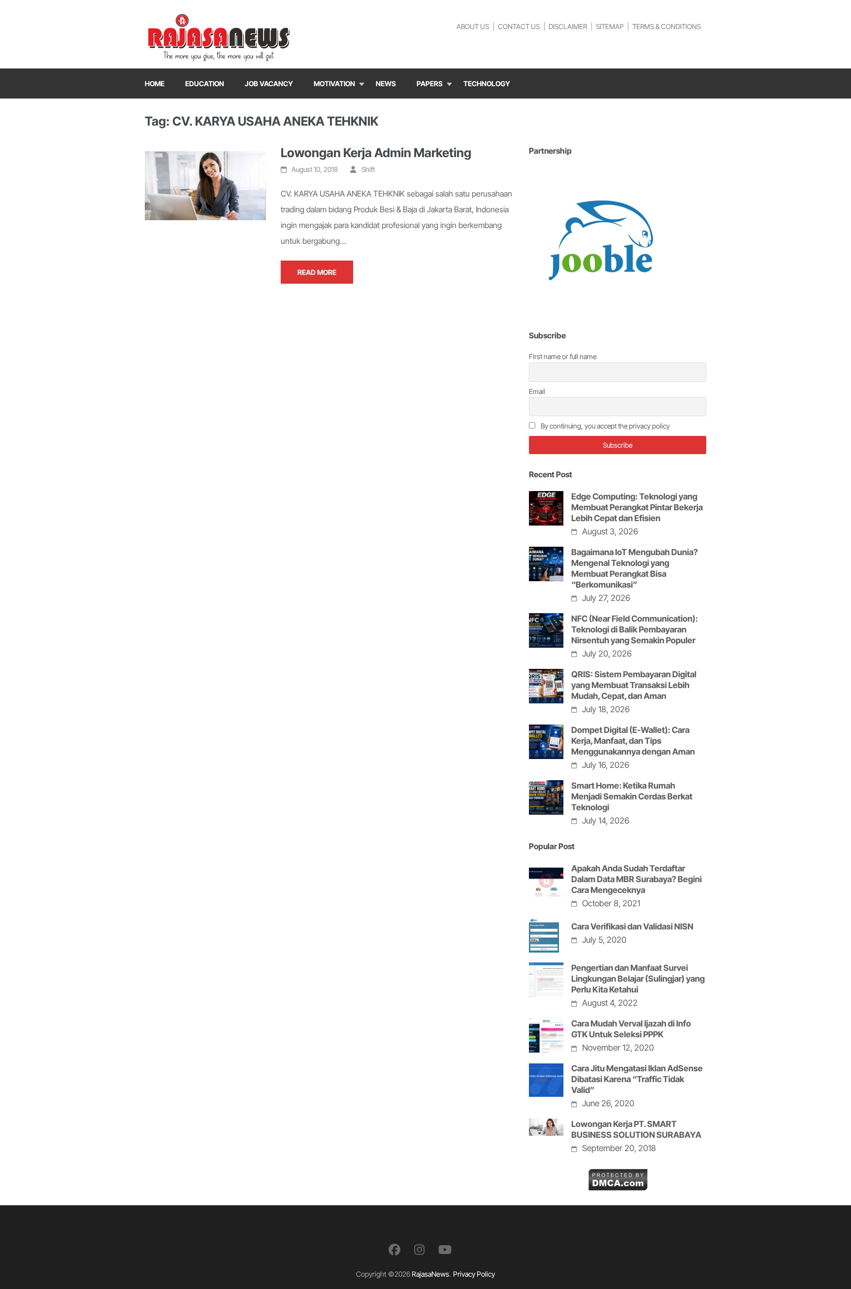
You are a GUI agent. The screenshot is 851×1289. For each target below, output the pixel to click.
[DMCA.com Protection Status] (618, 1176)
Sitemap (609, 26)
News (386, 83)
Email (537, 391)
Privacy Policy (474, 1274)
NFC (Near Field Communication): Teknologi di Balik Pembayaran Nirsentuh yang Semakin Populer (634, 629)
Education (204, 83)
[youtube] (445, 1250)
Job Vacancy (269, 83)
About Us (473, 26)
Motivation (334, 83)
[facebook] (394, 1250)
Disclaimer (568, 26)
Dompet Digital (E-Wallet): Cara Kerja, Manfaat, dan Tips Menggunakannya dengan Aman (633, 741)
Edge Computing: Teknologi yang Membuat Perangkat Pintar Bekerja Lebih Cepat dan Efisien (637, 507)
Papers (430, 83)
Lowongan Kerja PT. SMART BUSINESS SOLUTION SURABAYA (636, 1129)
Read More (316, 272)
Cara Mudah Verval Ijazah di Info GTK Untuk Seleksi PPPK (631, 1029)
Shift (368, 169)
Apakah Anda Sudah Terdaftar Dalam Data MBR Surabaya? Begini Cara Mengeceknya (636, 879)
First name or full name (562, 356)
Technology (486, 83)
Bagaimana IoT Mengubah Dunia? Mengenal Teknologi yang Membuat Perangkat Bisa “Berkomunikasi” (634, 568)
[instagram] (419, 1250)
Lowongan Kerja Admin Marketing (376, 152)
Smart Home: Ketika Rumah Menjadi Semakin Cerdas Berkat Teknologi (631, 796)
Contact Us (519, 26)
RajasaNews (430, 1274)
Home (154, 83)
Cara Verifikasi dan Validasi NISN (632, 926)
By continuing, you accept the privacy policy (604, 426)
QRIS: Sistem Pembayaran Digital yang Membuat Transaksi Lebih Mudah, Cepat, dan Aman (633, 685)
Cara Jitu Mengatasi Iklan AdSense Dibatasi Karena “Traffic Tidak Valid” (637, 1079)
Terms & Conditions (666, 26)
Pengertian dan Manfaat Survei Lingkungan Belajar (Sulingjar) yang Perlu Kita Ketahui (638, 978)
